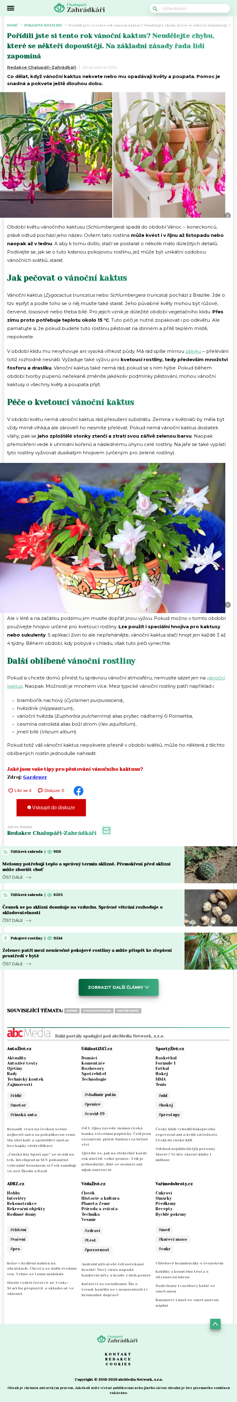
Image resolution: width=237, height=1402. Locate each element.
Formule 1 (166, 1063)
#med (164, 1229)
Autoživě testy (22, 1063)
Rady (12, 1073)
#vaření (17, 1239)
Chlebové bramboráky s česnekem (189, 1263)
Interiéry (16, 1198)
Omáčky (164, 1198)
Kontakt (118, 1354)
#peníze (93, 1104)
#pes (15, 1249)
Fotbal (162, 1068)
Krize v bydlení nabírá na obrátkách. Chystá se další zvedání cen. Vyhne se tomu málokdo (42, 1268)
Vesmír (88, 1219)
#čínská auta (23, 1114)
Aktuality (16, 1058)
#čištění (18, 1229)
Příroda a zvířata (99, 1208)
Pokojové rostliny (43, 25)
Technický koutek (25, 1079)
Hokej (162, 1073)
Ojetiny (14, 1068)
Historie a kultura (100, 1198)
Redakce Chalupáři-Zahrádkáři (41, 67)
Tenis (161, 1084)
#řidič (16, 1095)
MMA (161, 1079)
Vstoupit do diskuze (53, 807)
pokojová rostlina (97, 1010)
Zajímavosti (19, 1084)
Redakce (118, 1359)
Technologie (93, 1079)
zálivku (193, 351)
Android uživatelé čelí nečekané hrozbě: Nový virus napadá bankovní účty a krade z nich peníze (116, 1269)
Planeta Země (95, 1203)
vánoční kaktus (128, 1010)
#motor (18, 1105)
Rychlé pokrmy (171, 1214)
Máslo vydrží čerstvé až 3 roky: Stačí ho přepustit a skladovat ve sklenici (40, 1288)
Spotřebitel (93, 1073)
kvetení (72, 1010)
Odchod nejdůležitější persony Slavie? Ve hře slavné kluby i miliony (185, 1154)
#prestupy (169, 1114)
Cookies (119, 1364)
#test (90, 1240)
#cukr (165, 1249)
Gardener (35, 777)
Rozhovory (92, 1068)
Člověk (88, 1193)
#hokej (166, 1105)
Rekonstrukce (22, 1203)
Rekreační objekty (26, 1208)
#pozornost (97, 1249)
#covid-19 (95, 1113)
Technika (90, 1214)
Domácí (89, 1058)
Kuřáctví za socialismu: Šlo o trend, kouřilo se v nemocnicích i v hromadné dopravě (114, 1289)
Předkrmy (166, 1203)
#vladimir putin (100, 1094)
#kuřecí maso (173, 1239)
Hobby (13, 1193)
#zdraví (92, 1230)
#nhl (163, 1095)
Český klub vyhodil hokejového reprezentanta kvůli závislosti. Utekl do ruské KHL (187, 1134)
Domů (12, 25)
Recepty (164, 1208)
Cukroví (164, 1193)
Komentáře (93, 1063)
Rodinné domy (21, 1214)
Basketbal (166, 1058)
